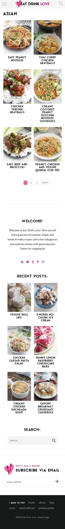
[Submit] (54, 440)
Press (12, 508)
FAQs (52, 502)
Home (31, 502)
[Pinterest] (38, 261)
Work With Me (27, 508)
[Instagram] (42, 261)
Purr (47, 517)
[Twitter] (27, 261)
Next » (46, 183)
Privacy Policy (46, 508)
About (42, 502)
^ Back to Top (16, 503)
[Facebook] (33, 261)
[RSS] (22, 261)
